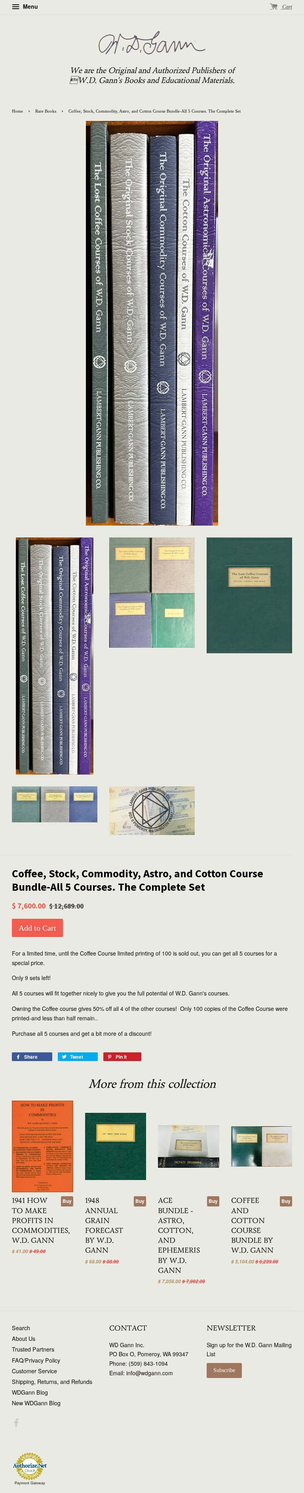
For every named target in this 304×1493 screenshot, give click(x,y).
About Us (23, 1338)
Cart (286, 7)
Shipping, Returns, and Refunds (52, 1382)
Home (17, 111)
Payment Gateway (30, 1483)
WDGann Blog (30, 1392)
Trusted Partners (33, 1349)
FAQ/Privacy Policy (36, 1360)
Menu (29, 6)
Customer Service (34, 1371)
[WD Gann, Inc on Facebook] (16, 1424)
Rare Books (45, 111)
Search (21, 1328)
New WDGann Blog (36, 1403)
